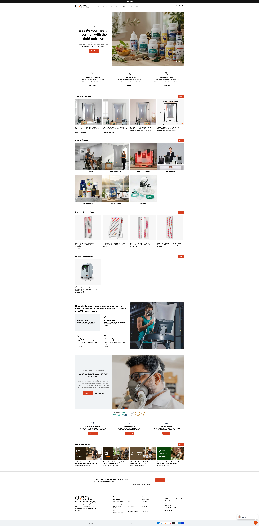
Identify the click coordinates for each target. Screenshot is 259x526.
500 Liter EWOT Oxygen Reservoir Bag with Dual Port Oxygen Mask (168, 127)
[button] (176, 6)
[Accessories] (143, 189)
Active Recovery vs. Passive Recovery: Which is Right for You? (86, 462)
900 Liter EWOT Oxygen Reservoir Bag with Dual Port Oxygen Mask (141, 127)
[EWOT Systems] (88, 157)
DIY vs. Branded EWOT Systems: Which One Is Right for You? (140, 462)
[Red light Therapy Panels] (143, 157)
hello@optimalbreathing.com (170, 507)
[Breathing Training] (115, 189)
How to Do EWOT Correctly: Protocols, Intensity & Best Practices (115, 462)
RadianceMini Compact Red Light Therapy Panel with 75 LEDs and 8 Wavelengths (114, 244)
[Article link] (88, 453)
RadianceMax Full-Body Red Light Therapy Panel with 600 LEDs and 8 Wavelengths (85, 245)
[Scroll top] (257, 524)
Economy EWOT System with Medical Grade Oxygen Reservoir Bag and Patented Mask (115, 128)
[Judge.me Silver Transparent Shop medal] (132, 414)
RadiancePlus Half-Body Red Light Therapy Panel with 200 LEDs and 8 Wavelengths (140, 245)
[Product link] (88, 116)
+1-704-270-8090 (168, 505)
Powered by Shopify (89, 523)
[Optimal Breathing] (82, 6)
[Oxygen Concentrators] (170, 157)
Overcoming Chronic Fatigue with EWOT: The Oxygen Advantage (168, 462)
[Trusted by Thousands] (92, 79)
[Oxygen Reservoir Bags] (115, 157)
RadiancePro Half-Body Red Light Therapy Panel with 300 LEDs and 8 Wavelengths (169, 244)
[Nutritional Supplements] (88, 189)
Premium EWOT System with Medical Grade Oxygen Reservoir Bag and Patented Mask (87, 128)
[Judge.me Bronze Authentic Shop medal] (137, 414)
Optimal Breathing (81, 523)
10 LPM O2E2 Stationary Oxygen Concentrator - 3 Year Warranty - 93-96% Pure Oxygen (86, 289)
